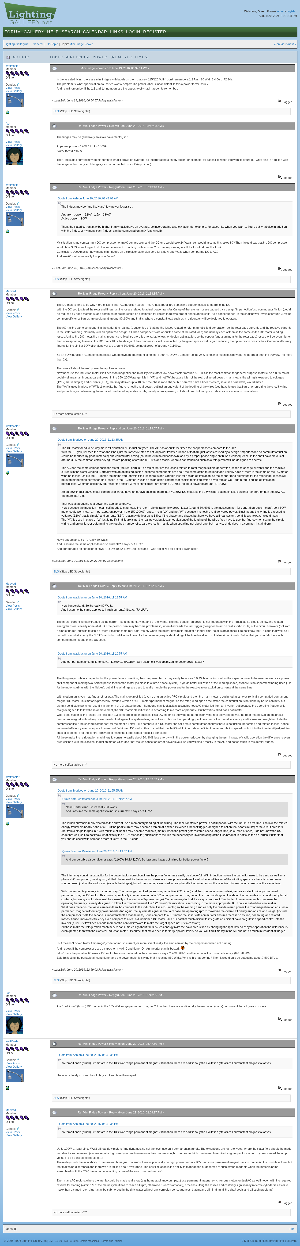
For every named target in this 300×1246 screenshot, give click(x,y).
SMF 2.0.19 (55, 1240)
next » (292, 44)
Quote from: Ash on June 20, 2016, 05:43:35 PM (88, 1055)
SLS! (56, 111)
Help (53, 32)
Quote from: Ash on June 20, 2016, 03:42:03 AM (88, 198)
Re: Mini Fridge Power (92, 126)
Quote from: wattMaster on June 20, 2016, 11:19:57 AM (92, 597)
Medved (11, 291)
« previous (281, 44)
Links (117, 32)
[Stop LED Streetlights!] (7, 113)
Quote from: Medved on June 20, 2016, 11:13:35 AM (91, 439)
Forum (13, 32)
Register (154, 32)
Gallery (34, 32)
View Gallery (14, 91)
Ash (8, 123)
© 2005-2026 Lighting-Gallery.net (25, 1240)
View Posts (13, 88)
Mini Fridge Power (81, 44)
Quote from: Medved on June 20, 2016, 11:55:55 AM (91, 790)
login (280, 11)
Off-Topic (52, 44)
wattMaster (12, 66)
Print (292, 1229)
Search (71, 32)
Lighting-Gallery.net (16, 44)
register (291, 11)
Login (133, 32)
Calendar (95, 32)
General (38, 44)
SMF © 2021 (71, 1240)
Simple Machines (89, 1240)
